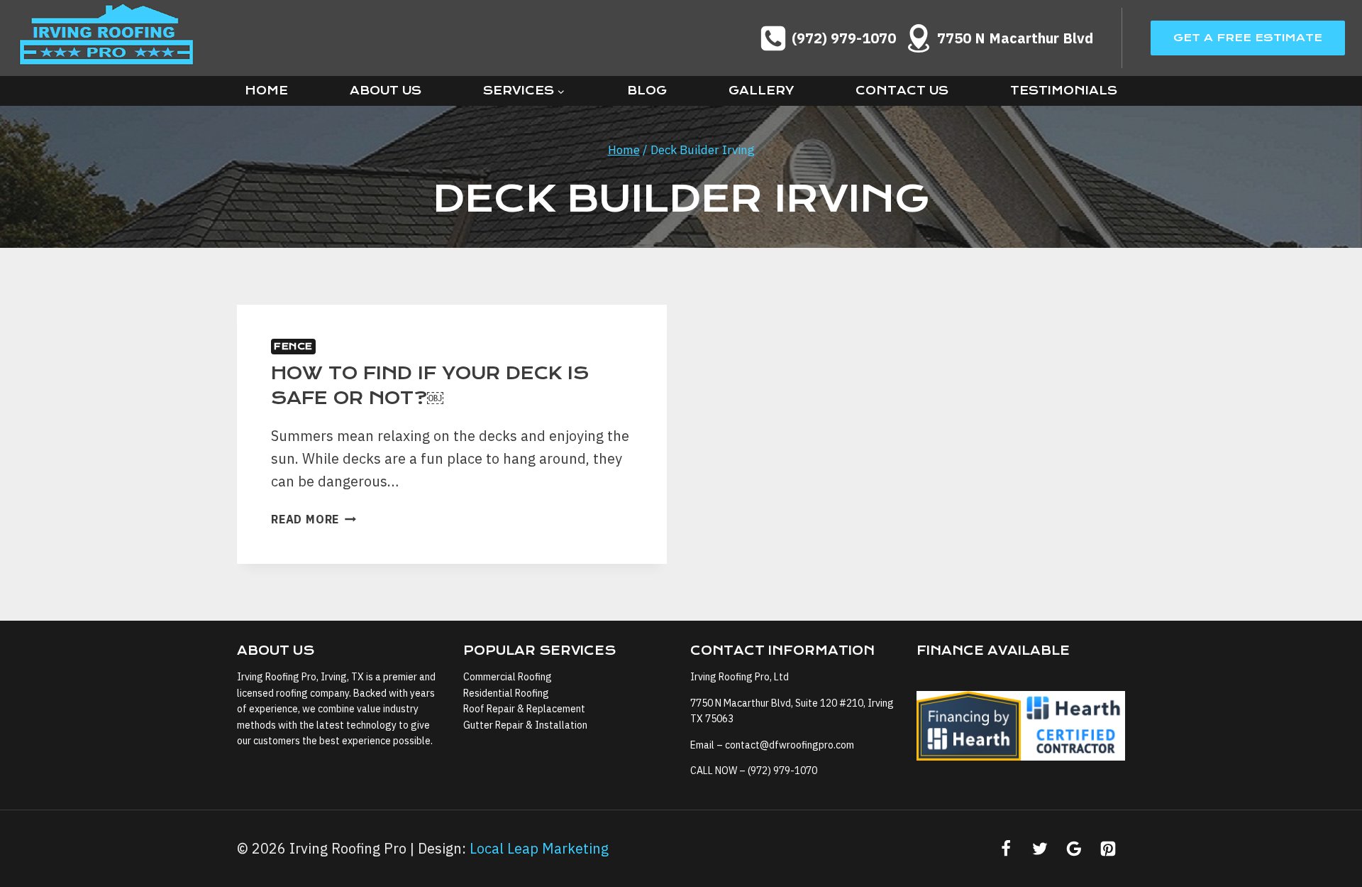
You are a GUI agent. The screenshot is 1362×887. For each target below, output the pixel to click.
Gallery (761, 90)
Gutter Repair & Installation (525, 725)
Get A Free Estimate (1247, 37)
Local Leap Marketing (539, 848)
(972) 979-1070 (782, 770)
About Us (385, 90)
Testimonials (1063, 90)
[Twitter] (1040, 849)
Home (266, 90)
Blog (647, 90)
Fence (293, 346)
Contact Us (902, 90)
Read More (313, 519)
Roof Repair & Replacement (524, 708)
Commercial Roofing (507, 676)
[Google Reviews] (1074, 849)
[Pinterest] (1108, 849)
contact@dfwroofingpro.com (789, 745)
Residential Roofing (506, 693)
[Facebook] (1006, 849)
